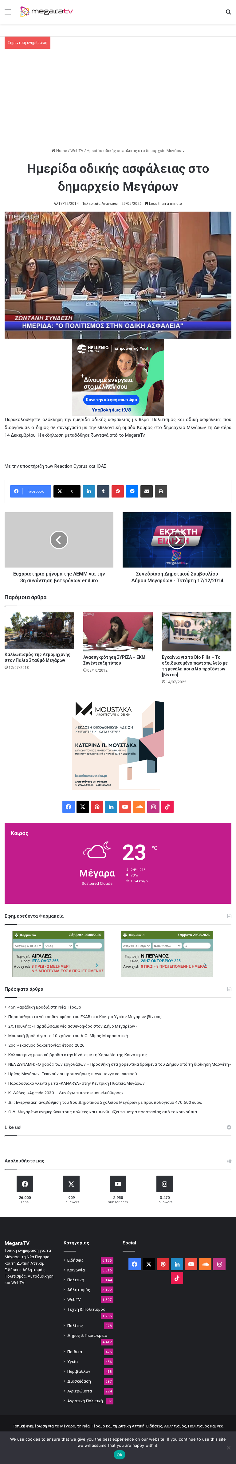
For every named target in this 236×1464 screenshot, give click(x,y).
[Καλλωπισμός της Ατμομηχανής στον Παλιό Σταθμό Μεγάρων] (39, 630)
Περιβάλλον (78, 1371)
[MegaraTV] (48, 11)
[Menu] (8, 14)
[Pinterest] (118, 491)
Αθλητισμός (78, 1289)
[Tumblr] (103, 491)
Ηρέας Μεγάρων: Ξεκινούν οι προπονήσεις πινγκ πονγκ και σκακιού (72, 1073)
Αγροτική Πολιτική (85, 1400)
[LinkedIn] (89, 491)
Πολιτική (75, 1279)
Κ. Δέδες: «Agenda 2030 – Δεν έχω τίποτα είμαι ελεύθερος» (66, 1092)
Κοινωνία (76, 1269)
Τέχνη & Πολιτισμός (86, 1309)
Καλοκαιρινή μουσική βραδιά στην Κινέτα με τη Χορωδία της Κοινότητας (77, 1054)
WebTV (76, 150)
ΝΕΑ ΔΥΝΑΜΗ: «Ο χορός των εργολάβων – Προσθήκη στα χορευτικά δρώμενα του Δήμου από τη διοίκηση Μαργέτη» (119, 1064)
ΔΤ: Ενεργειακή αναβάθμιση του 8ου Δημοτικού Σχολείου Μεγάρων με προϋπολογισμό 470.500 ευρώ (105, 1102)
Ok (119, 1454)
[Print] (161, 491)
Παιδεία (74, 1351)
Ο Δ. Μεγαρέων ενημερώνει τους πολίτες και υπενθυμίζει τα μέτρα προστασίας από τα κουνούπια (102, 1111)
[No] (228, 1448)
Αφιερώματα (79, 1390)
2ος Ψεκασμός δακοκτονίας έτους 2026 (46, 1045)
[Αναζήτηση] (228, 14)
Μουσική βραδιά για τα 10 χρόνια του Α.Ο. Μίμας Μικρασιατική (68, 1035)
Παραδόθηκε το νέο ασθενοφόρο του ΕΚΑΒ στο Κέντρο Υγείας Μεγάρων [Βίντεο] (85, 1016)
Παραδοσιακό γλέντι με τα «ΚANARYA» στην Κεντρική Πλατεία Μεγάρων (76, 1083)
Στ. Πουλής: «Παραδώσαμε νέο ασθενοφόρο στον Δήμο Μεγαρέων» (72, 1026)
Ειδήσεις (75, 1260)
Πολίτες (75, 1325)
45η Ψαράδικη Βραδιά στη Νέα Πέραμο (44, 1007)
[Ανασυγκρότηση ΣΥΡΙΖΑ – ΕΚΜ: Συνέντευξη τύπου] (118, 631)
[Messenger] (132, 491)
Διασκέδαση (79, 1381)
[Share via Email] (146, 491)
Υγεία (72, 1361)
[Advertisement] (118, 101)
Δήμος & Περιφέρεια (87, 1335)
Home (61, 150)
